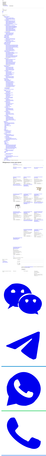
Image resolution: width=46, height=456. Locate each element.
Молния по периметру (8, 106)
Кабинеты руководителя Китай (9, 33)
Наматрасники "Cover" (7, 101)
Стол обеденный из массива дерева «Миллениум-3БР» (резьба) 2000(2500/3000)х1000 (17, 248)
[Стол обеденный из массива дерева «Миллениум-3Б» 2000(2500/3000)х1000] (38, 224)
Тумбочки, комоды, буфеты (7, 125)
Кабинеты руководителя (7, 16)
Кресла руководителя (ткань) (9, 54)
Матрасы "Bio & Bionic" (7, 111)
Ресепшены (5, 121)
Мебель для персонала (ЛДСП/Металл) (10, 41)
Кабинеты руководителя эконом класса (10, 20)
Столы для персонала (7, 87)
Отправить (23, 269)
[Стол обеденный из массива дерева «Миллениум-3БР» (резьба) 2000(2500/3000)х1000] (17, 242)
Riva (4, 152)
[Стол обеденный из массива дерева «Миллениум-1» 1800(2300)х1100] (38, 206)
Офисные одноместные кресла (9, 67)
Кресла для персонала (7, 44)
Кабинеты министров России (9, 23)
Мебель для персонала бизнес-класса (10, 39)
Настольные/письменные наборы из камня (11, 138)
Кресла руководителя (7, 51)
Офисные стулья (6, 58)
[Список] (14, 166)
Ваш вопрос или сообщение (18, 264)
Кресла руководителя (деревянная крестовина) (11, 56)
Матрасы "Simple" (6, 98)
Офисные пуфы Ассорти (9, 71)
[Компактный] (16, 166)
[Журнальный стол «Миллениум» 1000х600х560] (17, 171)
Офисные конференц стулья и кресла (10, 62)
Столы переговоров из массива (9, 83)
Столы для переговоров (7, 80)
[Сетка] (13, 166)
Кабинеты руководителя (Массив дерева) (11, 30)
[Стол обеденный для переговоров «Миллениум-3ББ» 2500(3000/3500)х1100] (38, 188)
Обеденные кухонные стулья (7, 130)
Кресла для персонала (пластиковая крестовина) (12, 46)
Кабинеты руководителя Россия (9, 34)
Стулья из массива (8, 131)
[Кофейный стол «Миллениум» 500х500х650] (28, 171)
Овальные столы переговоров (9, 81)
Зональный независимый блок (9, 117)
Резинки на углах (8, 105)
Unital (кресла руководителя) (9, 155)
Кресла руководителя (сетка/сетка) (10, 53)
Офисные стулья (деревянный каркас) (10, 63)
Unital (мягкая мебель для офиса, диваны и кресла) (12, 156)
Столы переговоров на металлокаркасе (10, 85)
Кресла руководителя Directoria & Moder (10, 146)
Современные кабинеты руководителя (10, 19)
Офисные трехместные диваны (9, 68)
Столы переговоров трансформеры (10, 86)
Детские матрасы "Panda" (7, 90)
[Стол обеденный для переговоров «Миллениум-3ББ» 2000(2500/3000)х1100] (28, 188)
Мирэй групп (5, 158)
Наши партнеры (6, 141)
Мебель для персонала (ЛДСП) (9, 40)
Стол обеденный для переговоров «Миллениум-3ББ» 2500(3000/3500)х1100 (38, 195)
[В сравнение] (21, 254)
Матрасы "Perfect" (6, 115)
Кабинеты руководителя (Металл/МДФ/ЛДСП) (11, 26)
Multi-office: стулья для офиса (9, 150)
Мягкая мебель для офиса (7, 65)
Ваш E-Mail (18, 261)
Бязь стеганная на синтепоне (9, 92)
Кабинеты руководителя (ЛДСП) (9, 28)
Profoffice (5, 143)
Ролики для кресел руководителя (10, 135)
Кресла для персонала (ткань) (9, 48)
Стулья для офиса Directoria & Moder (10, 148)
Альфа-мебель (6, 157)
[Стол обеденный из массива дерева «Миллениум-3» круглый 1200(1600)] (28, 224)
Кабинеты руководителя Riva (9, 153)
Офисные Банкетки (6, 75)
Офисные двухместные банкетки (10, 76)
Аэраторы (7, 110)
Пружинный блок (8, 107)
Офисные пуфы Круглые (9, 73)
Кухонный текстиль (6, 136)
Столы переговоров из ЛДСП (9, 82)
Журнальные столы (6, 140)
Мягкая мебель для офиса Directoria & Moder (11, 147)
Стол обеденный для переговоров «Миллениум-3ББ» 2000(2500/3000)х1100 (28, 195)
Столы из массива (8, 132)
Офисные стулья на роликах (9, 61)
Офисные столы (6, 78)
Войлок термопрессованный (9, 97)
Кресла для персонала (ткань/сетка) (10, 49)
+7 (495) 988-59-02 (5, 261)
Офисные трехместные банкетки (10, 77)
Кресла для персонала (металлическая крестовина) (12, 45)
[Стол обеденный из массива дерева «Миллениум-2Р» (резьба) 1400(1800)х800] (28, 206)
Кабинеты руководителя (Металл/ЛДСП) (10, 29)
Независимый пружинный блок (9, 108)
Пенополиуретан (8, 96)
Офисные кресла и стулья (7, 43)
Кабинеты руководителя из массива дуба (9, 122)
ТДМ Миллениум (6, 142)
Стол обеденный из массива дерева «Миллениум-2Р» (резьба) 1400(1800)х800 (28, 212)
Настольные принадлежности (7, 137)
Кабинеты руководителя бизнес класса (10, 21)
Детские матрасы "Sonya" (7, 93)
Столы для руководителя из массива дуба (9, 123)
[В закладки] (20, 254)
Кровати (5, 126)
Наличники (5, 127)
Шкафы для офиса (6, 35)
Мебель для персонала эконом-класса (10, 38)
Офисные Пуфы (6, 70)
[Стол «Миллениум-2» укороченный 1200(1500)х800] (38, 171)
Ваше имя (19, 259)
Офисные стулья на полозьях (9, 60)
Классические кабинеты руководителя (10, 18)
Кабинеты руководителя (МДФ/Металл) (10, 25)
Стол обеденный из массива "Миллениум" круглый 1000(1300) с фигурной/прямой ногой (17, 212)
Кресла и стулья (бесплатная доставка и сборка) (11, 55)
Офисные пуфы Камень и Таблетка (10, 72)
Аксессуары (5, 133)
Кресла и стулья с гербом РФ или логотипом (9, 50)
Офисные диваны (6, 66)
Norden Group (6, 151)
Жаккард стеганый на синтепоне (10, 100)
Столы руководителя (6, 88)
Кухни (5, 128)
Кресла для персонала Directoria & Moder (11, 145)
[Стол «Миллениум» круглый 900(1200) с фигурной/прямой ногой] (17, 188)
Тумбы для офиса (6, 36)
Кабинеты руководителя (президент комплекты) (11, 24)
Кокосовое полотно (8, 91)
